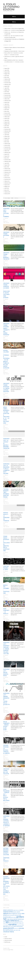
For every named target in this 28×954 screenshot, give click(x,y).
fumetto (9, 917)
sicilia (19, 930)
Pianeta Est (22, 781)
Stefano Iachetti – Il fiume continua (11, 28)
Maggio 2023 (7, 123)
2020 (12, 198)
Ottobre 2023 (6, 116)
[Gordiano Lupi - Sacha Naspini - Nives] (14, 664)
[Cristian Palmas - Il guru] (14, 561)
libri (7, 922)
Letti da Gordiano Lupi (20, 621)
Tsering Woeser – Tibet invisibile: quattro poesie (6, 493)
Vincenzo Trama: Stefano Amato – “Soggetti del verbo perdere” (6, 329)
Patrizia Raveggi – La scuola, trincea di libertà (6, 749)
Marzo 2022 (6, 141)
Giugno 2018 (6, 184)
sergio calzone (15, 930)
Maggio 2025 (7, 89)
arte (19, 910)
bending (21, 910)
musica (6, 925)
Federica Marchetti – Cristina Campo (17, 51)
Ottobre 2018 (6, 181)
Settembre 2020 (7, 161)
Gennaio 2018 (7, 193)
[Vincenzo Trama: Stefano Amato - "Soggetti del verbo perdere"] (14, 313)
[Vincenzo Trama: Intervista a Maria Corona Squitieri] (14, 378)
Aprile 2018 (6, 188)
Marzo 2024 (6, 111)
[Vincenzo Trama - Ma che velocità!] (14, 764)
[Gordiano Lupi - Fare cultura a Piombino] (14, 204)
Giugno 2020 (6, 165)
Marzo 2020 (6, 166)
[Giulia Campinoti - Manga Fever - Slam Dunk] (14, 717)
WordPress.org (7, 942)
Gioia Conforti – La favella (6, 611)
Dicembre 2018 (7, 179)
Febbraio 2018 (7, 191)
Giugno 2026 (6, 71)
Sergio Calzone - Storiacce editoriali (17, 342)
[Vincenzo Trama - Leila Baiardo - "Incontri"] (14, 248)
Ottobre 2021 (6, 150)
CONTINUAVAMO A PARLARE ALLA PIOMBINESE (14, 39)
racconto (15, 928)
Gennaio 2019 (7, 177)
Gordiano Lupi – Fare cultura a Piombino (6, 212)
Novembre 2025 (7, 82)
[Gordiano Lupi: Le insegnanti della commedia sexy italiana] (14, 459)
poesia (5, 928)
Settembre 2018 (7, 182)
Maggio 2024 (7, 107)
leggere (8, 920)
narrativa (12, 924)
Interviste (22, 376)
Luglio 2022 (6, 134)
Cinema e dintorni (15, 431)
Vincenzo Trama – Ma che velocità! (6, 771)
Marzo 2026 (6, 77)
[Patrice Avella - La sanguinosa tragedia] (14, 508)
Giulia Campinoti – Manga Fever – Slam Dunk (6, 725)
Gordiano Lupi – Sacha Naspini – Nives (6, 672)
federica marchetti (10, 915)
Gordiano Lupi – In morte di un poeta (11, 30)
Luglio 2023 (6, 120)
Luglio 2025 (6, 88)
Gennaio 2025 (7, 93)
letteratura (15, 920)
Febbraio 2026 (7, 79)
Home (9, 198)
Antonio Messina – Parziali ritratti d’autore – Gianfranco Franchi (6, 854)
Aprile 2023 (6, 125)
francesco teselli (18, 915)
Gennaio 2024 (7, 113)
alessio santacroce (8, 910)
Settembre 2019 (7, 172)
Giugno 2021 (6, 156)
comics (10, 912)
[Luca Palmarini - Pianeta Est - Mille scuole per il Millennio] (14, 784)
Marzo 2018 (6, 190)
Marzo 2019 (6, 175)
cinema (5, 912)
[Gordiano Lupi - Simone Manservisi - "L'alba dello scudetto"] (14, 687)
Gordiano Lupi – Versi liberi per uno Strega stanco (14, 32)
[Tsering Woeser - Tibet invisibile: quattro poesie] (14, 484)
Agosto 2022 (6, 132)
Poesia (23, 481)
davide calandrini (16, 912)
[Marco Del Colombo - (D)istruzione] (14, 580)
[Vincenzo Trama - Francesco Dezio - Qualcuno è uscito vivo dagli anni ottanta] (14, 274)
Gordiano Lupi (21, 201)
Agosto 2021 (6, 154)
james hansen (17, 919)
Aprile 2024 (6, 109)
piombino (21, 926)
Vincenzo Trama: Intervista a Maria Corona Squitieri (6, 387)
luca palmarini (15, 923)
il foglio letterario (10, 919)
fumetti (5, 917)
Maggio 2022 (7, 138)
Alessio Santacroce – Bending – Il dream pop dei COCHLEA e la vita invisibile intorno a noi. (6, 885)
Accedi (5, 936)
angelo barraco (15, 910)
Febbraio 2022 (7, 143)
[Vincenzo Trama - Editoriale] (14, 227)
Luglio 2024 (6, 104)
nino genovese (19, 925)
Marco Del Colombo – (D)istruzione (6, 589)
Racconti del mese (20, 505)
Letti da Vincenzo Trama (8, 245)
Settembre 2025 (7, 84)
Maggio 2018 (7, 186)
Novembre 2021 (7, 148)
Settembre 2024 (7, 100)
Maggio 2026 (7, 73)
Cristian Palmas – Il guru (6, 567)
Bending (22, 869)
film (13, 915)
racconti (11, 928)
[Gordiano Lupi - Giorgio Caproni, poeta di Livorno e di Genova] (14, 811)
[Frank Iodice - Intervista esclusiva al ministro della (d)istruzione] (14, 531)
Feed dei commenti (8, 940)
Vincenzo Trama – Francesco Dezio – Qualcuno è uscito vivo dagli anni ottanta (6, 290)
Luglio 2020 (6, 163)
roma (18, 928)
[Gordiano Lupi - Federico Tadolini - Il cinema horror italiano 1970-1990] (14, 631)
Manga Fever (21, 714)
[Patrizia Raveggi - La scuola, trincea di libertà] (14, 740)
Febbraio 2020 (7, 168)
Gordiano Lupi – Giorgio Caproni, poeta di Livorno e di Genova (6, 820)
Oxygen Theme (10, 949)
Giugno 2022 (6, 136)
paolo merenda (10, 926)
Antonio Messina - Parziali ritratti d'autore (16, 833)
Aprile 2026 (6, 75)
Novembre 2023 (7, 114)
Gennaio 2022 (7, 145)
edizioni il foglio (11, 913)
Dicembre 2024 (7, 95)
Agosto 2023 (6, 118)
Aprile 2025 (6, 91)
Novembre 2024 (7, 97)
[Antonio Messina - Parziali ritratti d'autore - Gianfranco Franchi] (14, 840)
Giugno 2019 (6, 174)
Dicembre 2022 (7, 129)
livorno (10, 923)
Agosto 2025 (6, 86)
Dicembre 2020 (7, 159)
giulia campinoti (13, 917)
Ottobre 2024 (6, 98)
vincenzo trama (8, 931)
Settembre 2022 (7, 131)
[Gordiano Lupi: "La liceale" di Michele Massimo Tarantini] (14, 434)
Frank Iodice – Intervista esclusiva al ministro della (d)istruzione (6, 543)
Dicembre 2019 (7, 170)
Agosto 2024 (6, 102)
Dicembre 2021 (7, 147)
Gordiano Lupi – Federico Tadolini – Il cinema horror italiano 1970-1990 (6, 648)
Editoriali (17, 201)
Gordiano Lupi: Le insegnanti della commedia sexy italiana (6, 468)
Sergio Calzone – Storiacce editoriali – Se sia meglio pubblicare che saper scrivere (6, 359)
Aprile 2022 (6, 140)
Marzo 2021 (6, 157)
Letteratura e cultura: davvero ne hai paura (16, 737)
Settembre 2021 (7, 152)
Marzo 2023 (6, 127)
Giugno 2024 (6, 106)
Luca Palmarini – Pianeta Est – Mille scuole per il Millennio (6, 795)
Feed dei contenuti (8, 938)
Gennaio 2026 (7, 80)
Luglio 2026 (6, 70)
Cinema (10, 431)
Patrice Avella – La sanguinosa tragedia (6, 516)
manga (20, 922)
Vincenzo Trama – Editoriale (6, 234)
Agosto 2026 (6, 68)
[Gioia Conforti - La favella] (14, 604)
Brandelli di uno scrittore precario (18, 399)
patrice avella (16, 926)
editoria (5, 913)
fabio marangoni (18, 913)
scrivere (11, 930)
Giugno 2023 (6, 122)
